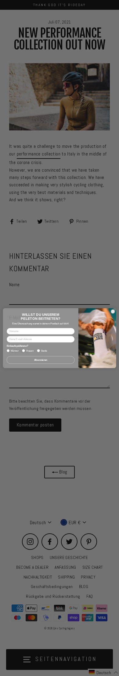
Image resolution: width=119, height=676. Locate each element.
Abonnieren (40, 360)
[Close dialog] (113, 311)
